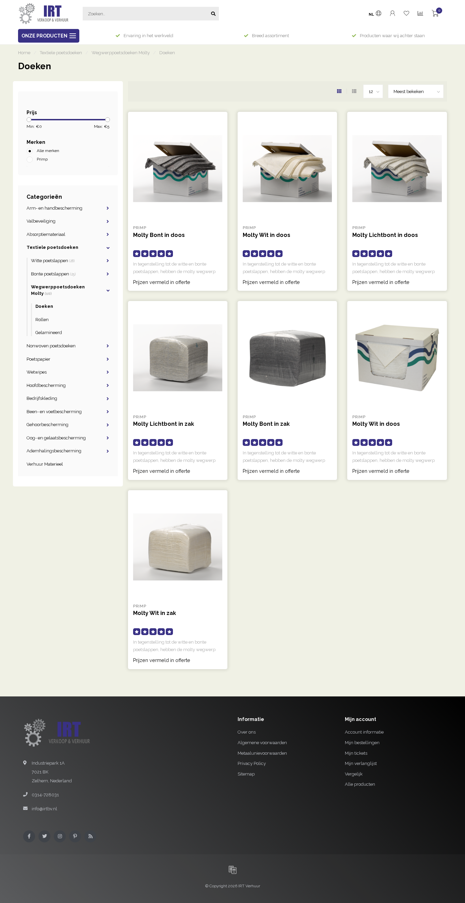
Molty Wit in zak (154, 613)
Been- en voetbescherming (54, 411)
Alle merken (48, 150)
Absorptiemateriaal (46, 234)
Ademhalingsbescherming (54, 450)
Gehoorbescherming (47, 424)
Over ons (247, 732)
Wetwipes (37, 372)
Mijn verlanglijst (361, 763)
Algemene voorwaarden (262, 742)
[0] (435, 14)
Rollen (42, 319)
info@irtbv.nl (44, 808)
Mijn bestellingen (362, 742)
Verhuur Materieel (45, 464)
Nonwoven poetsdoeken (51, 345)
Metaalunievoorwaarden (262, 753)
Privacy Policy (252, 763)
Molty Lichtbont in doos (385, 235)
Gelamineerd (48, 332)
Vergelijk (354, 774)
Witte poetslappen (53, 260)
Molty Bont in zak (266, 424)
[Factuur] (232, 869)
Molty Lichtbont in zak (163, 424)
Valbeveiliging (41, 221)
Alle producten (360, 784)
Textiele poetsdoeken (52, 247)
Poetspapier (38, 359)
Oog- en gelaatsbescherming (56, 437)
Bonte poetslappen (53, 273)
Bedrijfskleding (42, 398)
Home (24, 52)
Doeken (44, 306)
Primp (42, 159)
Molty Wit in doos (266, 235)
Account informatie (364, 732)
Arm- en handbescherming (54, 208)
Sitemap (246, 774)
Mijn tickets (356, 753)
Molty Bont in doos (159, 235)
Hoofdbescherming (46, 385)
